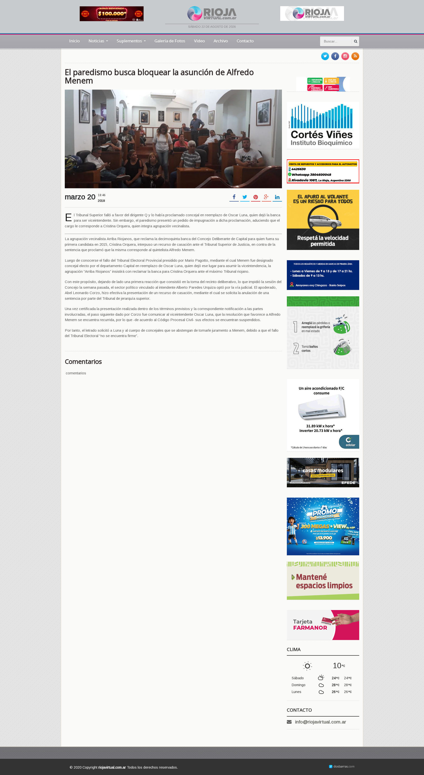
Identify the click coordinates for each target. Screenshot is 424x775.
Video (199, 41)
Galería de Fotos (170, 41)
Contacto (245, 41)
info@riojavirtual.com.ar (320, 721)
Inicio (74, 41)
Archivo (221, 41)
